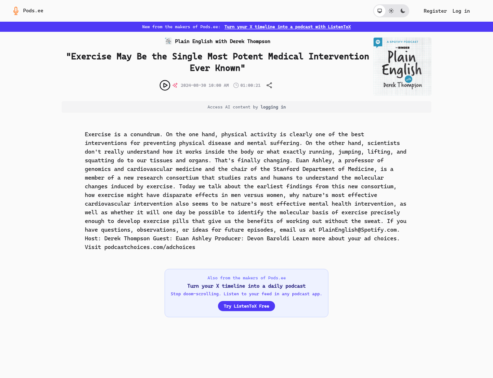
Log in (461, 11)
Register (435, 11)
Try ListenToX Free (246, 306)
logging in (273, 106)
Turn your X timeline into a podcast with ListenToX (287, 26)
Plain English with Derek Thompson (222, 41)
